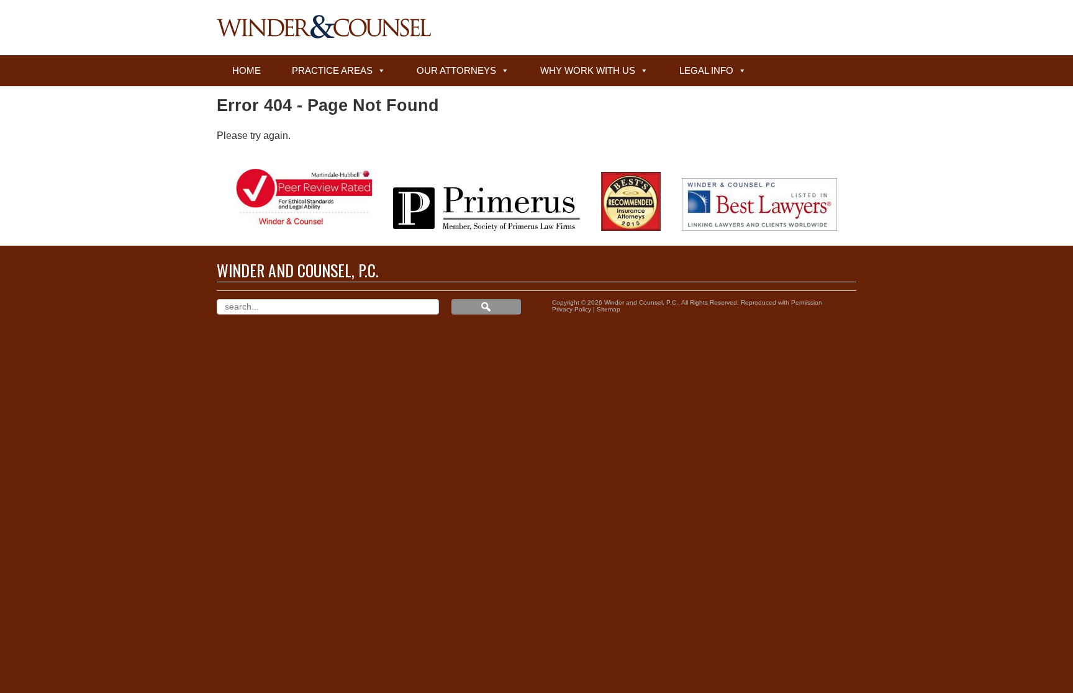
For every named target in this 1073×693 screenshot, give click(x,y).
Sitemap (608, 309)
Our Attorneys (456, 70)
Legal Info (706, 70)
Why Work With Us (587, 70)
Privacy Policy (571, 309)
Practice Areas (332, 70)
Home (246, 70)
